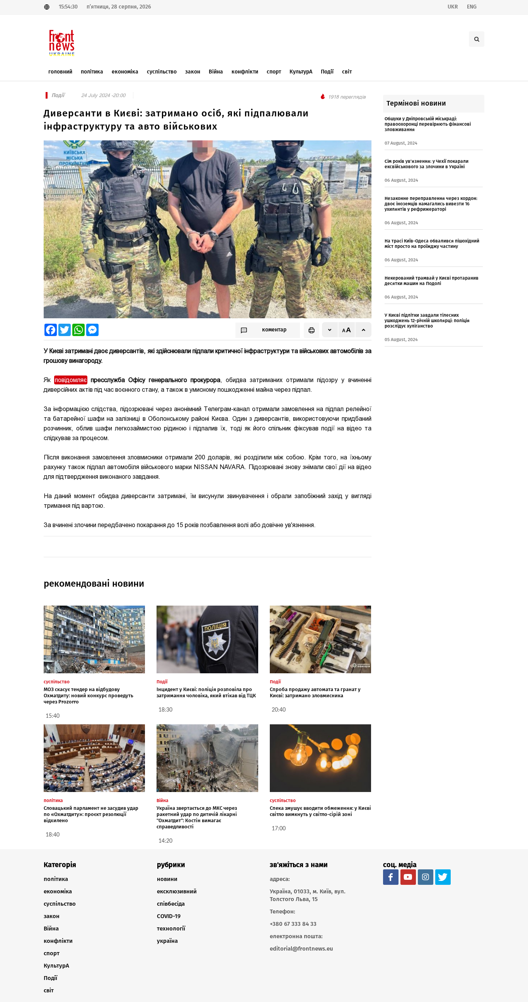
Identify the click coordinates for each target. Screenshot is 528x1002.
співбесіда (171, 903)
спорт (52, 953)
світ (49, 990)
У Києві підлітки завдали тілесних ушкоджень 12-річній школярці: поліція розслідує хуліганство (427, 320)
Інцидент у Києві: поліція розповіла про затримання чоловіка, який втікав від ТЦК (206, 692)
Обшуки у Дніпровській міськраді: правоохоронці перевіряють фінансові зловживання (428, 124)
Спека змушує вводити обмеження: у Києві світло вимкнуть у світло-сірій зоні (320, 811)
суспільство (60, 903)
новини (167, 879)
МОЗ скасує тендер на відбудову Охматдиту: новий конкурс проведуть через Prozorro (88, 695)
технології (171, 928)
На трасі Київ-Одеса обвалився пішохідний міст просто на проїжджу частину (432, 243)
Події (50, 978)
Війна (51, 928)
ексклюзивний (177, 891)
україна (167, 940)
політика (56, 879)
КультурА (56, 965)
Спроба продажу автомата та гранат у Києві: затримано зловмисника (315, 692)
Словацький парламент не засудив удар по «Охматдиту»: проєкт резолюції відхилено (91, 814)
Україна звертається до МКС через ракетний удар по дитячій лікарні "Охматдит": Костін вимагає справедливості (197, 817)
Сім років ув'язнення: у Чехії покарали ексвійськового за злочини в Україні (426, 164)
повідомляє (71, 380)
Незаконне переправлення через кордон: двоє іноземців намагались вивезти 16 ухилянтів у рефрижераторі (431, 204)
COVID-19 (169, 916)
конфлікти (58, 940)
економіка (58, 891)
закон (52, 916)
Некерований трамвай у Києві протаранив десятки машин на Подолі (432, 280)
